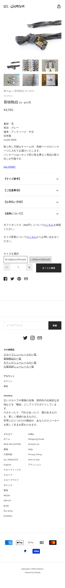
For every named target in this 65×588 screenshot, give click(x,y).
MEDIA (7, 495)
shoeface (8, 95)
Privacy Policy (35, 454)
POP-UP (7, 500)
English (7, 464)
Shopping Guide (36, 439)
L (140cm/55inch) (40, 259)
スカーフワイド (11, 480)
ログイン (8, 381)
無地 (6, 490)
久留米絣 (8, 454)
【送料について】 (14, 213)
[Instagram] (32, 338)
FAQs (30, 449)
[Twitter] (25, 338)
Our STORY (10, 166)
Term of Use (34, 459)
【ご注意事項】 (12, 190)
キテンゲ (8, 485)
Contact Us (33, 444)
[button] (12, 66)
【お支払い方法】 (14, 201)
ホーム (7, 91)
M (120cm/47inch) (15, 259)
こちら (49, 224)
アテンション (34, 464)
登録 (55, 325)
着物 (6, 449)
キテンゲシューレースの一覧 (20, 362)
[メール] (40, 338)
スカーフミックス (12, 469)
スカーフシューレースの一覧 (20, 354)
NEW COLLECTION (12, 444)
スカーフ (8, 475)
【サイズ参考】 (12, 178)
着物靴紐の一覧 (12, 358)
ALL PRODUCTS (11, 459)
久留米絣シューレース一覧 (19, 366)
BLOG (6, 506)
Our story (8, 511)
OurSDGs (8, 516)
